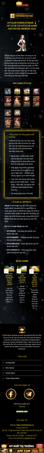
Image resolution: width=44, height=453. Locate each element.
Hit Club (18, 146)
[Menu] (3, 3)
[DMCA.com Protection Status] (22, 411)
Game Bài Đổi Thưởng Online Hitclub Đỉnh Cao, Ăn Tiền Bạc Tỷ (34, 280)
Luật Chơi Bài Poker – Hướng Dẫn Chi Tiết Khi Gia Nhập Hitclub (9, 279)
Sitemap (22, 407)
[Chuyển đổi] (4, 363)
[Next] (40, 290)
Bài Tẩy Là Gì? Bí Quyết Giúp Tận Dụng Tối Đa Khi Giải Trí (22, 278)
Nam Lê (25, 428)
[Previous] (4, 290)
